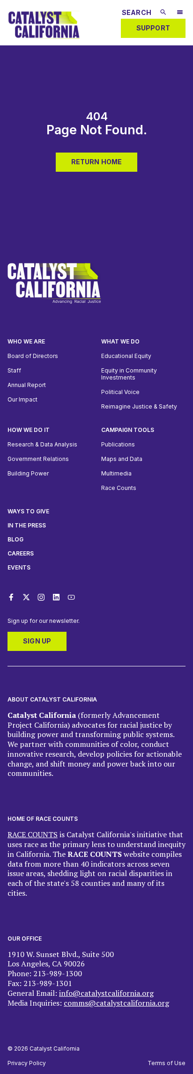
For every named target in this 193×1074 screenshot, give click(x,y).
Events (18, 567)
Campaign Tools (127, 429)
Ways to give (28, 511)
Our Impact (22, 399)
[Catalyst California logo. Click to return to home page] (43, 41)
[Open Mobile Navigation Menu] (180, 13)
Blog (15, 539)
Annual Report (26, 384)
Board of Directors (32, 355)
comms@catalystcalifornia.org (116, 1003)
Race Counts (118, 487)
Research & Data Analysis (42, 444)
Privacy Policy (26, 1063)
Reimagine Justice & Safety (139, 406)
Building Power (28, 473)
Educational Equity (126, 355)
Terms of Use (167, 1063)
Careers (20, 553)
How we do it (28, 429)
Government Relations (38, 458)
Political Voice (120, 391)
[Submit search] (163, 12)
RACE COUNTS (32, 834)
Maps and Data (121, 458)
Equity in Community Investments (129, 374)
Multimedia (116, 473)
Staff (14, 370)
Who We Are (26, 341)
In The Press (26, 525)
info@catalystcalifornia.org (106, 993)
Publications (118, 444)
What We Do (120, 341)
